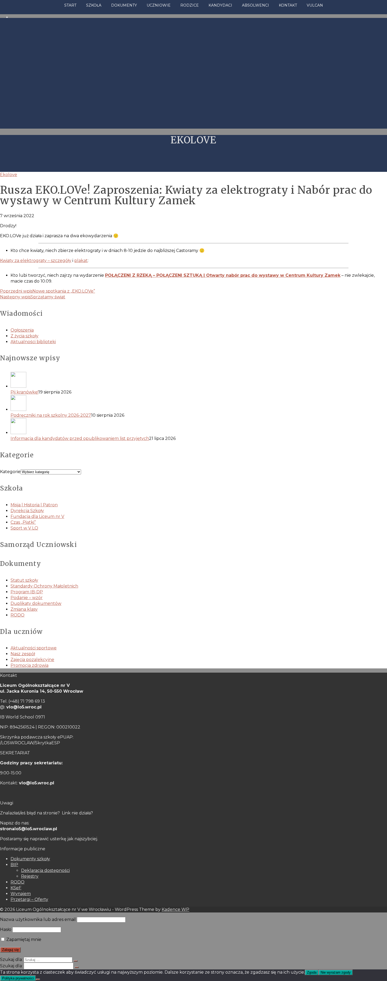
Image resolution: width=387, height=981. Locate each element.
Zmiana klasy (24, 609)
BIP (14, 864)
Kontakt (288, 5)
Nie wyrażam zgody (336, 972)
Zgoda (311, 972)
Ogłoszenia (22, 330)
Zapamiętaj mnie (23, 939)
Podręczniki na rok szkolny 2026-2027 (51, 415)
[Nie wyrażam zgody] (38, 979)
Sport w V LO (24, 528)
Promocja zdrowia (29, 665)
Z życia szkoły (24, 335)
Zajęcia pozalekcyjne (32, 659)
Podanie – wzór (27, 597)
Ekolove (8, 174)
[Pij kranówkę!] (199, 380)
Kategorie (10, 471)
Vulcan (315, 5)
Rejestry (29, 876)
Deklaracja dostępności (45, 870)
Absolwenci (255, 5)
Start (70, 5)
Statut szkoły (24, 580)
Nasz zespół (23, 653)
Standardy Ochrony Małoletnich (44, 586)
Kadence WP (175, 909)
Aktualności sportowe (34, 647)
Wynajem (21, 893)
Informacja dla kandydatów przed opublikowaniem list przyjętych (80, 438)
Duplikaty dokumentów (36, 603)
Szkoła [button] (93, 5)
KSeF (16, 887)
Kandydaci (220, 5)
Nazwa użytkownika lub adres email (38, 919)
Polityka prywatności (18, 978)
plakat (81, 260)
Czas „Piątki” (23, 522)
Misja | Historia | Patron (34, 504)
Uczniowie (159, 5)
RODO (17, 615)
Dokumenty (124, 5)
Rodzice (189, 5)
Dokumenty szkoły (30, 858)
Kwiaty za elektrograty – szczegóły (35, 260)
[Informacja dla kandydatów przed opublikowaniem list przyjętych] (199, 427)
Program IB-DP (27, 591)
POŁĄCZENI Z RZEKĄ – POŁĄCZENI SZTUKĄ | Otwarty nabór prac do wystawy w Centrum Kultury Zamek (222, 275)
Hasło (5, 929)
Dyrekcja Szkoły (27, 510)
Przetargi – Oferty (29, 899)
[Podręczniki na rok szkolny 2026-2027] (199, 403)
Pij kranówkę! (24, 392)
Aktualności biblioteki (33, 341)
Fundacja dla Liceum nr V (37, 516)
